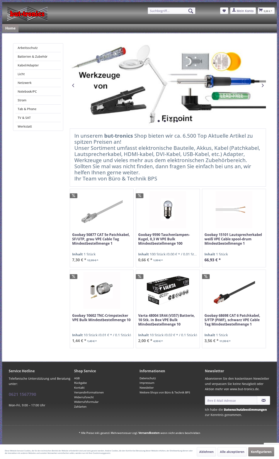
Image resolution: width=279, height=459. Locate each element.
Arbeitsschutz (28, 48)
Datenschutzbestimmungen (245, 409)
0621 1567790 (22, 394)
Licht (21, 74)
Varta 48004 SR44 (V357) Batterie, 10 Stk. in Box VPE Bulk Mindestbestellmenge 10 (166, 320)
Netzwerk (25, 83)
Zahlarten (80, 407)
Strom (22, 100)
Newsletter (147, 388)
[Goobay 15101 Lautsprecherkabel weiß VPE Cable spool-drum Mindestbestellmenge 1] (234, 209)
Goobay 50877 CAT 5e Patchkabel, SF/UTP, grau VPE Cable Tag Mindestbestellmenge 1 (101, 239)
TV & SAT (24, 118)
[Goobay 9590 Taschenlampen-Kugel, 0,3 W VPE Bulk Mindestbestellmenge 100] (167, 209)
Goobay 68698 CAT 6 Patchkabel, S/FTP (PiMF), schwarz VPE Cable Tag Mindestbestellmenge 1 (232, 320)
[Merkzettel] (224, 10)
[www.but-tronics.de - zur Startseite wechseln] (27, 14)
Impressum (147, 383)
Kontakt (79, 388)
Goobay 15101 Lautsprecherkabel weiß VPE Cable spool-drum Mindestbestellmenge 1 (233, 239)
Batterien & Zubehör (33, 56)
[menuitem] (171, 10)
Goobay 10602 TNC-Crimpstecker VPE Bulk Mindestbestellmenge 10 (101, 317)
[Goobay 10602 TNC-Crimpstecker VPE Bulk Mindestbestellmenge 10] (101, 290)
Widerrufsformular (86, 402)
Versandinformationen (89, 392)
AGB (77, 378)
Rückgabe (80, 383)
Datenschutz (148, 378)
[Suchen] (190, 10)
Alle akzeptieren (232, 452)
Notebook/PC (27, 91)
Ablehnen (206, 452)
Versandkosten (149, 433)
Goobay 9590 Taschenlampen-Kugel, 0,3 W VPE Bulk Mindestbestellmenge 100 (164, 239)
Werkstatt (25, 126)
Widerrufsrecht (84, 397)
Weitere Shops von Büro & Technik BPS (165, 392)
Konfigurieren (261, 452)
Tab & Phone (27, 109)
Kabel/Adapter (28, 65)
